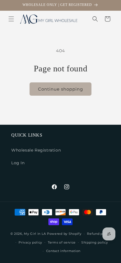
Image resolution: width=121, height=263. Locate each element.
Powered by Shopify (64, 234)
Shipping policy (94, 242)
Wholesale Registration (36, 150)
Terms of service (62, 242)
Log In (18, 162)
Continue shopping (60, 89)
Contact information (63, 251)
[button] (11, 19)
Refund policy (99, 234)
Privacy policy (30, 242)
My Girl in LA (35, 234)
